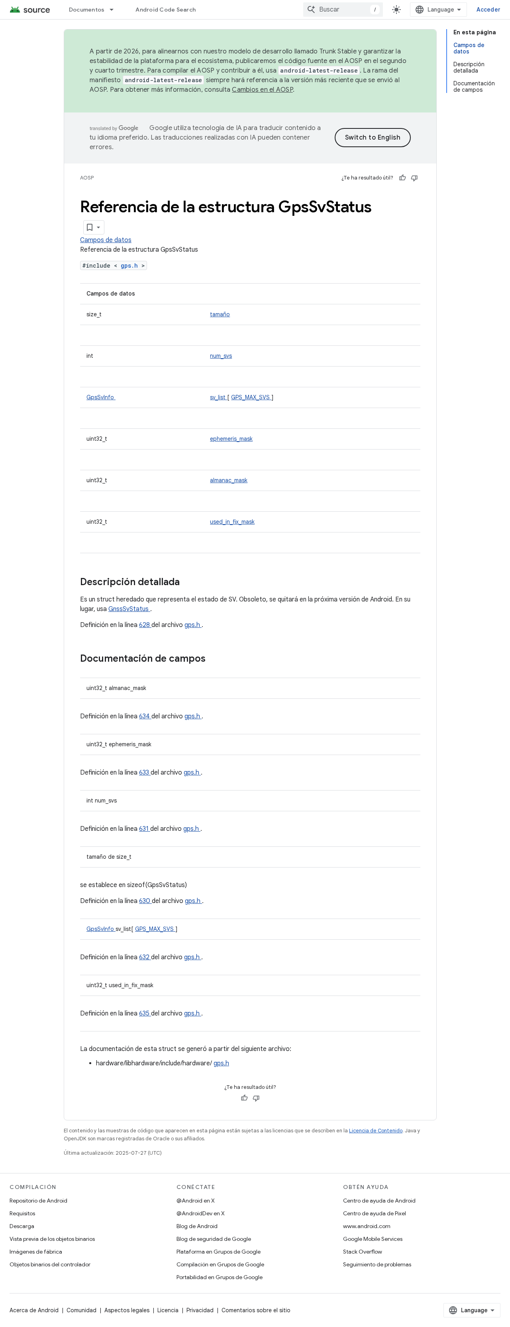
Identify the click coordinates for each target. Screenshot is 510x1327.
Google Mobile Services (372, 1238)
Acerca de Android (34, 1310)
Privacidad (200, 1310)
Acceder (488, 9)
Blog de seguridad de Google (214, 1238)
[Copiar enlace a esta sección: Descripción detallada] (190, 583)
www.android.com (366, 1226)
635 (145, 1013)
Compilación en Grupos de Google (220, 1264)
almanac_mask (228, 480)
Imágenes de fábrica (36, 1251)
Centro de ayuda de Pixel (374, 1213)
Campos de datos (105, 240)
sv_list (218, 397)
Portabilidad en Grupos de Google (220, 1277)
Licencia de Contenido (375, 1130)
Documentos (87, 9)
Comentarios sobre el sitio (256, 1310)
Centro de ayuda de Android (379, 1200)
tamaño (220, 314)
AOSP (87, 177)
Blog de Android (197, 1226)
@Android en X (196, 1200)
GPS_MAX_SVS (251, 397)
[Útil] (402, 178)
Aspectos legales (126, 1310)
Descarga (22, 1226)
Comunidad (81, 1310)
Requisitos (22, 1213)
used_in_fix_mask (232, 521)
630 (145, 901)
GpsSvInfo (101, 397)
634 (145, 716)
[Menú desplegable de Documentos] (115, 9)
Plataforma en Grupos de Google (219, 1251)
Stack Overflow (362, 1251)
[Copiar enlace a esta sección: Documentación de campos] (216, 659)
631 (144, 829)
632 (145, 957)
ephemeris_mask (231, 438)
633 (145, 773)
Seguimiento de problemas (377, 1264)
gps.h (131, 265)
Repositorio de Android (38, 1200)
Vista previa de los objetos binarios (52, 1238)
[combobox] (343, 9)
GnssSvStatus (129, 609)
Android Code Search (165, 9)
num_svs (221, 355)
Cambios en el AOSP (262, 90)
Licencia (167, 1310)
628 (145, 625)
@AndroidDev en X (201, 1213)
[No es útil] (414, 178)
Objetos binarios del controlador (50, 1264)
